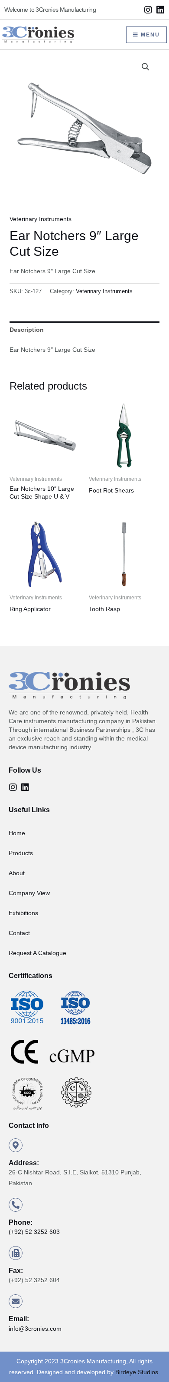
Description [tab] (27, 329)
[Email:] (16, 1301)
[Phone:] (16, 1205)
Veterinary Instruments (41, 218)
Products (21, 853)
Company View (29, 892)
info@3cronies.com (35, 1328)
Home (17, 833)
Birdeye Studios (136, 1372)
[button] (145, 67)
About (17, 873)
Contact (19, 932)
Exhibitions (23, 912)
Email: (19, 1318)
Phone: (20, 1222)
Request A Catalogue (37, 952)
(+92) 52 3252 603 (34, 1231)
